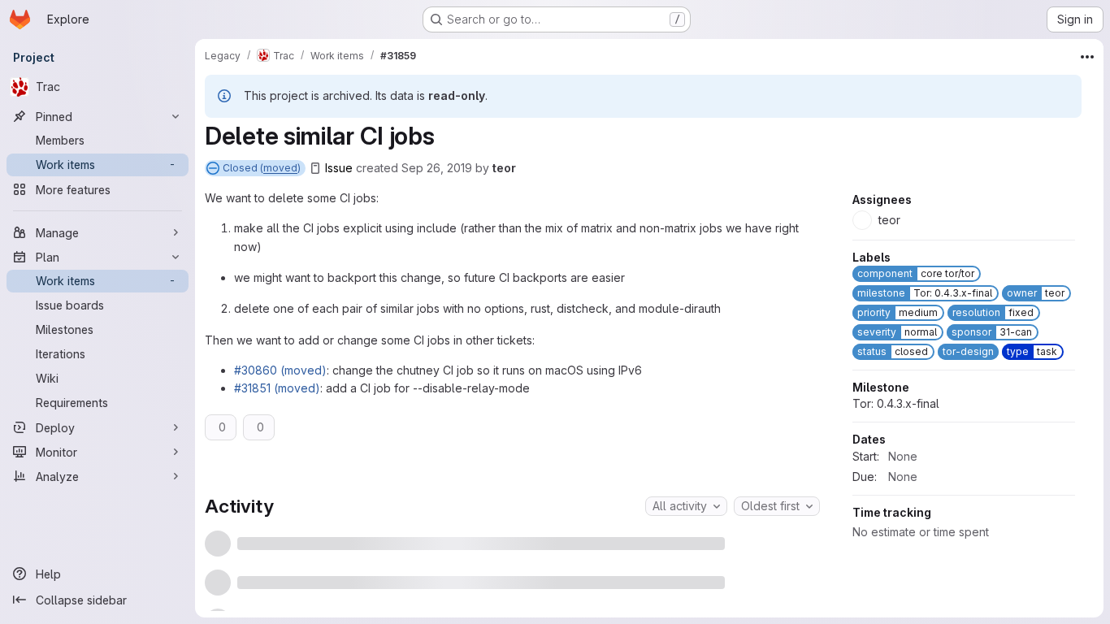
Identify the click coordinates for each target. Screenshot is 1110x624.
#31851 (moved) (277, 388)
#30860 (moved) (280, 370)
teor (504, 168)
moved (280, 168)
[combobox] (686, 506)
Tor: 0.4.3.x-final (895, 455)
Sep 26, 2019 (436, 168)
